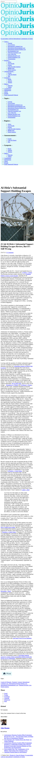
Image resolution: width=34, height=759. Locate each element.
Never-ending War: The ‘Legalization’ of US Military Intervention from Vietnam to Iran (16, 749)
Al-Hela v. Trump (27, 272)
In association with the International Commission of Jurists (17, 38)
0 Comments (10, 252)
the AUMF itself (16, 383)
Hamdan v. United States (9, 532)
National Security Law (25, 685)
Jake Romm (5, 728)
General (19, 682)
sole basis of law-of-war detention (22, 638)
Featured (14, 682)
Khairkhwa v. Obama (12, 385)
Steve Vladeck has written (8, 527)
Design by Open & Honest (17, 755)
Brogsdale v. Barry (6, 591)
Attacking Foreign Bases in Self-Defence (15, 752)
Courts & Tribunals (6, 682)
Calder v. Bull (25, 490)
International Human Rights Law (18, 683)
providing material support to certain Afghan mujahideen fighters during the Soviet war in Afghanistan (16, 657)
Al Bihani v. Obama (26, 385)
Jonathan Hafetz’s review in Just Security (16, 274)
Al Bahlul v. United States (15, 471)
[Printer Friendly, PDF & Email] (7, 675)
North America (5, 687)
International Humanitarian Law (9, 685)
